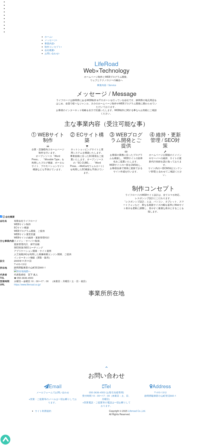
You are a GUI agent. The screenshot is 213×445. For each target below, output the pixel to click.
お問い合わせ (52, 53)
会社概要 (49, 50)
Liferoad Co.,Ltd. (137, 410)
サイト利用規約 (43, 410)
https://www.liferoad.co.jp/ (27, 284)
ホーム (48, 36)
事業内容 (49, 43)
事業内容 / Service (106, 85)
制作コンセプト (53, 46)
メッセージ (50, 40)
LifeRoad (106, 63)
